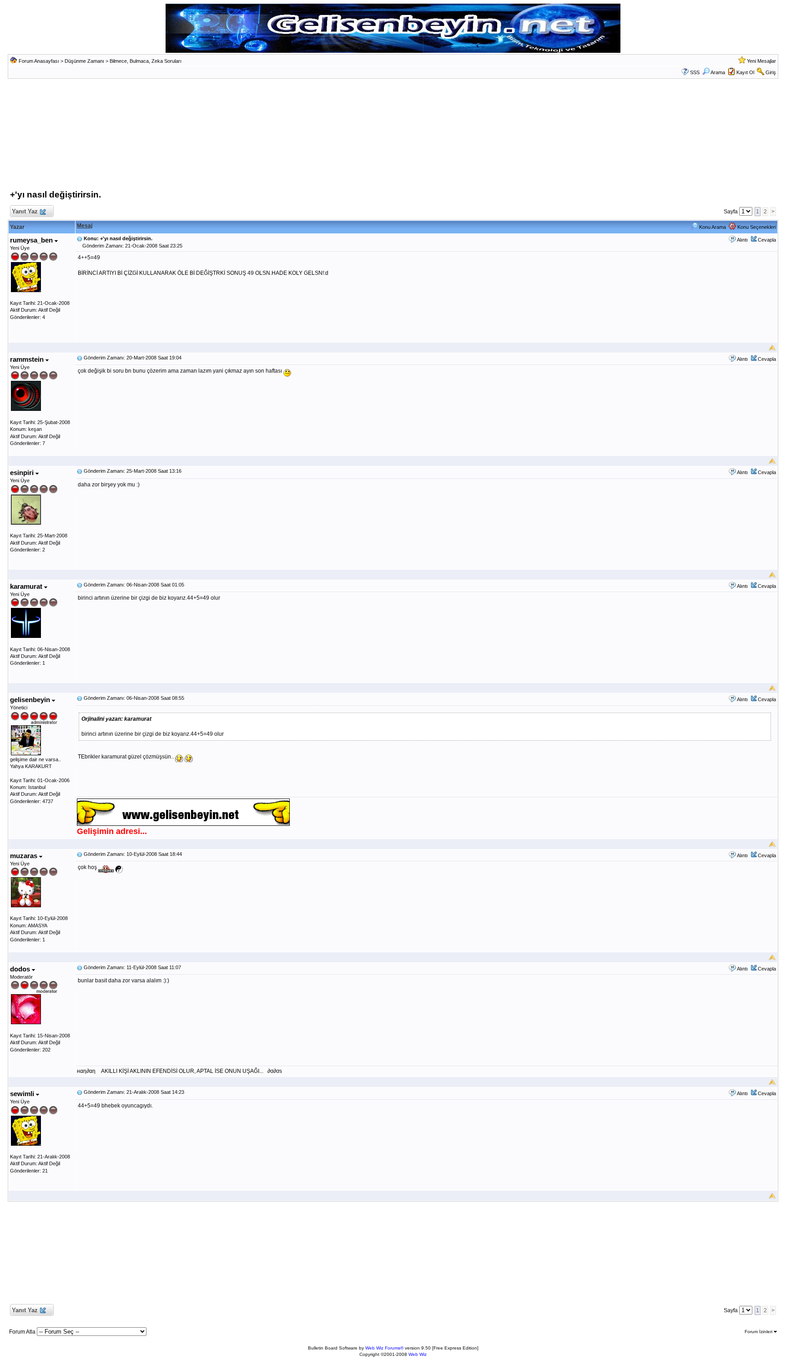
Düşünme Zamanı (84, 61)
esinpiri (22, 472)
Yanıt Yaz (25, 211)
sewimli (23, 1093)
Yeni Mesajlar (761, 61)
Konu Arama (712, 227)
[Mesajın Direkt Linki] (79, 238)
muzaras (24, 855)
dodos (21, 969)
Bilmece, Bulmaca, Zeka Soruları (145, 61)
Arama (717, 72)
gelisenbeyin (31, 699)
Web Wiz (417, 1354)
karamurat (27, 586)
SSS (695, 72)
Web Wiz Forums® (384, 1347)
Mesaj (84, 225)
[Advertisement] (393, 136)
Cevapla (767, 240)
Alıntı (742, 240)
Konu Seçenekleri (756, 227)
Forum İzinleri (759, 1331)
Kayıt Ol (745, 72)
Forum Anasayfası (39, 61)
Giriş (771, 72)
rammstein (27, 359)
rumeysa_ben (32, 240)
